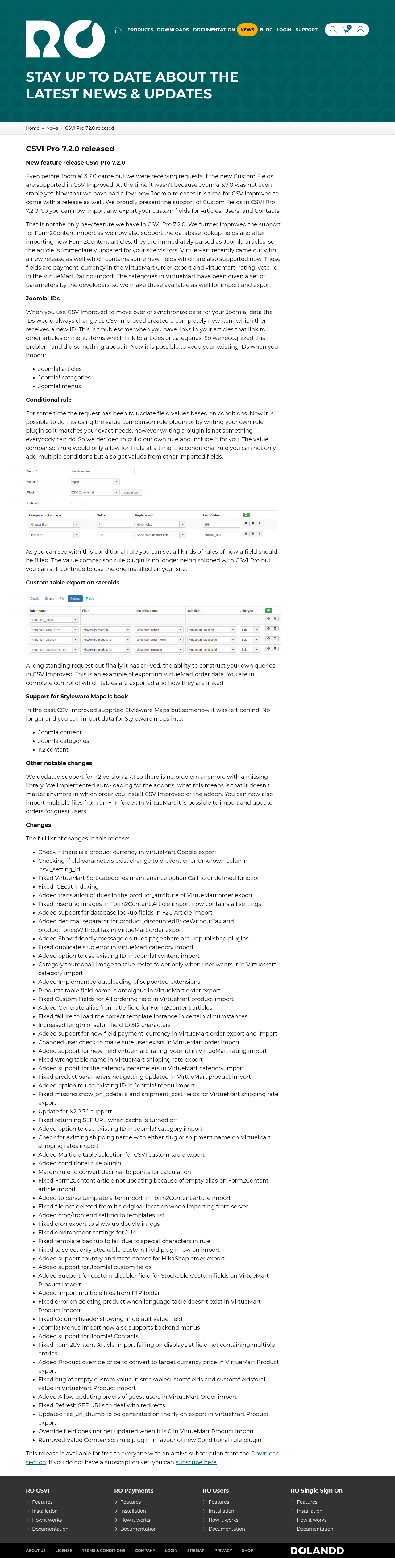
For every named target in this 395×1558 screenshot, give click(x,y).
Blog (266, 29)
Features (42, 1502)
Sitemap (196, 1550)
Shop (247, 1550)
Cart (348, 30)
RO (65, 39)
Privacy (223, 1550)
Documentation (214, 29)
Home (118, 29)
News (247, 29)
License (64, 1550)
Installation (45, 1511)
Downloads (173, 29)
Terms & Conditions (103, 1550)
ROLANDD (318, 1550)
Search (332, 29)
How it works (47, 1520)
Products (140, 29)
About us (36, 1550)
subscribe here (196, 1462)
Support (307, 29)
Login (284, 29)
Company (145, 1550)
